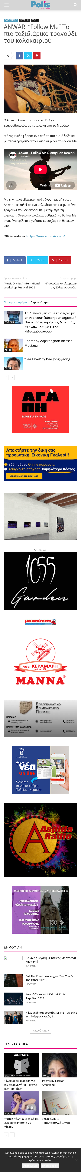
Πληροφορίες (50, 1165)
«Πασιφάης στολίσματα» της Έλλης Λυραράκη (61, 285)
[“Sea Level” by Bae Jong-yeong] (13, 363)
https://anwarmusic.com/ (45, 236)
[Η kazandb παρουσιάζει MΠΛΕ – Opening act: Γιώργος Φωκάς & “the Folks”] (13, 1017)
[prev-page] (6, 377)
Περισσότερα (40, 302)
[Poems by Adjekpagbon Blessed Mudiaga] (13, 345)
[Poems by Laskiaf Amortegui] (59, 1065)
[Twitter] (28, 55)
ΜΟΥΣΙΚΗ (24, 20)
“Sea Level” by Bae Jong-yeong (47, 359)
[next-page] (12, 377)
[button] (6, 5)
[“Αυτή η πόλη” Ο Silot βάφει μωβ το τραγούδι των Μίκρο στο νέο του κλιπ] (21, 1103)
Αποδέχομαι (30, 1165)
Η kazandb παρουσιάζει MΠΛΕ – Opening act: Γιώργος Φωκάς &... (51, 1014)
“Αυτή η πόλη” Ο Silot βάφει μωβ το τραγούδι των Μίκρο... (21, 1123)
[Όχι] (76, 1160)
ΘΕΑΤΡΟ (9, 1075)
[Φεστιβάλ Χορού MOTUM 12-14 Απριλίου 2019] (13, 999)
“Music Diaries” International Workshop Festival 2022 (22, 285)
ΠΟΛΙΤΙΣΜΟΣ (11, 20)
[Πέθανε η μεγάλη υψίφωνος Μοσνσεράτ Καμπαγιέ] (13, 962)
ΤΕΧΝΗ (35, 20)
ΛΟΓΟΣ (8, 350)
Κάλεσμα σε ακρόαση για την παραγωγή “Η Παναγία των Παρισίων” (20, 1085)
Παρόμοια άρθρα (15, 302)
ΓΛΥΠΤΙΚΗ (9, 322)
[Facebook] (19, 55)
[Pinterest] (36, 55)
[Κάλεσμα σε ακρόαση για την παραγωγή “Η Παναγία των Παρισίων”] (21, 1065)
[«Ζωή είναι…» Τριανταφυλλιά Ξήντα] (59, 1103)
